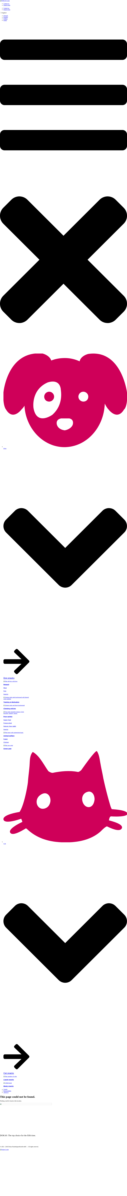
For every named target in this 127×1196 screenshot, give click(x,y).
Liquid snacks (8, 1080)
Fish (4, 691)
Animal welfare (8, 736)
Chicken (6, 742)
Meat (5, 688)
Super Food (7, 720)
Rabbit (5, 739)
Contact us (6, 3)
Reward (6, 684)
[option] (65, 16)
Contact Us (3, 1139)
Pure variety (7, 716)
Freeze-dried (7, 723)
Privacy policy (4, 1142)
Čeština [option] (5, 19)
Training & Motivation (11, 702)
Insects (5, 694)
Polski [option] (5, 20)
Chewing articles (9, 708)
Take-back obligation (5, 1143)
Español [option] (5, 17)
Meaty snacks (8, 1086)
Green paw (7, 749)
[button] (63, 187)
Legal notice (3, 1140)
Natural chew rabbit (9, 726)
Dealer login (6, 5)
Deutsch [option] (5, 15)
